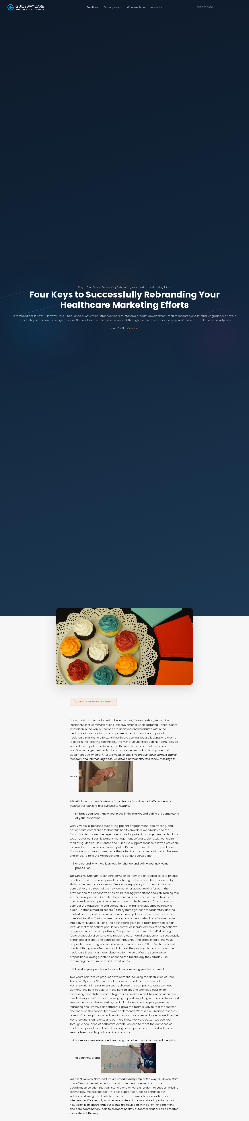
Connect (133, 328)
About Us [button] (156, 7)
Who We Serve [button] (136, 7)
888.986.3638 (205, 7)
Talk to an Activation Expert (96, 701)
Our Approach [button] (113, 7)
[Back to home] (25, 7)
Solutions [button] (92, 7)
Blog (80, 287)
